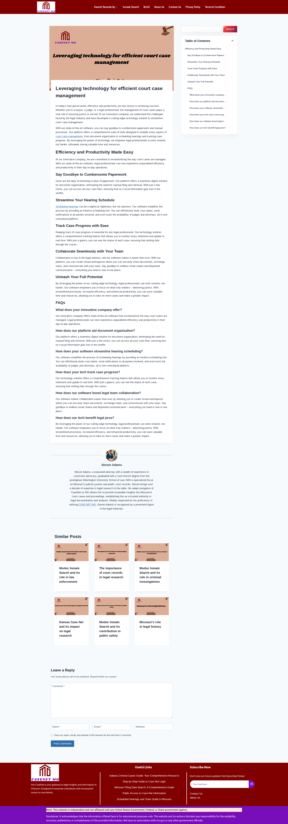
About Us (159, 7)
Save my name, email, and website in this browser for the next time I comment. (92, 735)
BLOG (147, 7)
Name (56, 726)
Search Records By (104, 7)
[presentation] (71, 552)
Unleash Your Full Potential (200, 81)
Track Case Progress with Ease (202, 68)
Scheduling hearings (67, 206)
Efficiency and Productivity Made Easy (203, 48)
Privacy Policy (193, 7)
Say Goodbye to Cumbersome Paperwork (207, 55)
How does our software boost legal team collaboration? (211, 121)
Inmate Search (131, 7)
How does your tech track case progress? (209, 114)
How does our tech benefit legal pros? (208, 128)
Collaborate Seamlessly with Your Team (206, 75)
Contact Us (175, 7)
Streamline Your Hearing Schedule (203, 62)
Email (98, 726)
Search (230, 29)
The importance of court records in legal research (111, 573)
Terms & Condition (215, 7)
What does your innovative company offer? (210, 95)
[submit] (252, 784)
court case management (69, 136)
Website (140, 726)
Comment (58, 686)
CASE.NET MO (87, 504)
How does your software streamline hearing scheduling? (211, 108)
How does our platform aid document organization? (211, 101)
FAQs (190, 88)
